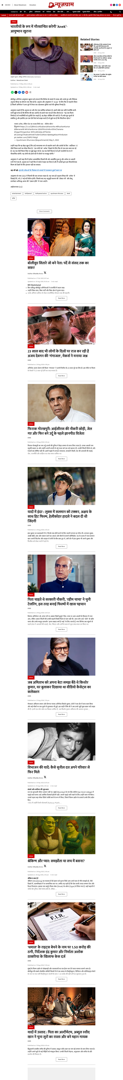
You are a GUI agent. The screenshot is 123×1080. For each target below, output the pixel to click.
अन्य (68, 12)
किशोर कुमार (66, 704)
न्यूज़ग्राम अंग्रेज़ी (76, 12)
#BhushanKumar (63, 127)
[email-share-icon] (26, 93)
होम (21, 12)
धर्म (43, 12)
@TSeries (47, 132)
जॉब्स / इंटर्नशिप (98, 12)
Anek (68, 193)
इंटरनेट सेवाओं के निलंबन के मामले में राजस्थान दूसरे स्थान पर (40, 170)
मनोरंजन (48, 12)
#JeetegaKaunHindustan (57, 135)
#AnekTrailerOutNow (38, 135)
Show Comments (44, 211)
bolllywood (28, 193)
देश (25, 12)
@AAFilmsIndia (44, 129)
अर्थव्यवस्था (37, 12)
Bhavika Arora (38, 273)
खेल (54, 12)
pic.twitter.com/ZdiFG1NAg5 (26, 137)
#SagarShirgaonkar (22, 132)
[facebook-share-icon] (19, 93)
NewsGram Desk (22, 80)
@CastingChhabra (21, 135)
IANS (29, 360)
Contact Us (14, 12)
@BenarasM (19, 129)
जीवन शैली (60, 12)
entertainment (16, 193)
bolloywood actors (41, 193)
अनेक (13, 198)
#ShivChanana (57, 129)
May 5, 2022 (54, 140)
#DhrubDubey (37, 132)
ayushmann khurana (57, 193)
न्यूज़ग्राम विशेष (86, 12)
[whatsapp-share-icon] (12, 93)
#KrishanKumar (31, 129)
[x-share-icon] (15, 93)
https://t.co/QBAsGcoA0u (31, 127)
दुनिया (30, 12)
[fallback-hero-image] (86, 47)
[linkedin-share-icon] (23, 93)
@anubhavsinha (48, 127)
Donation (33, 5)
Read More (61, 298)
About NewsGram (20, 5)
